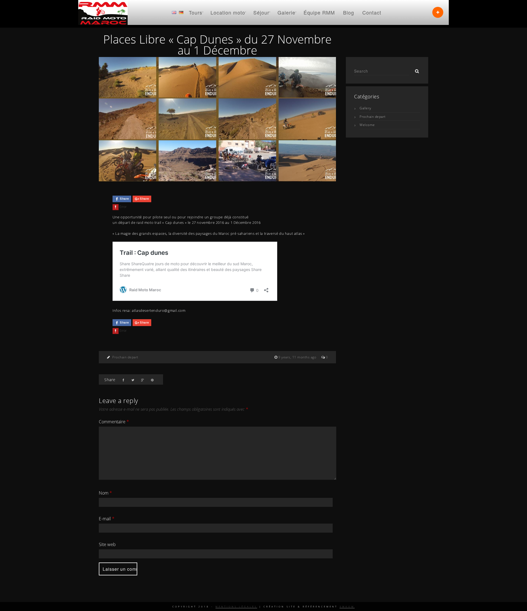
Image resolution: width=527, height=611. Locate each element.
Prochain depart (125, 357)
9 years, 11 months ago (297, 357)
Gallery (365, 108)
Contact (371, 12)
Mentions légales (236, 606)
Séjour (261, 12)
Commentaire (114, 422)
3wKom (347, 606)
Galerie (286, 12)
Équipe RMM (319, 12)
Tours (195, 12)
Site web (107, 544)
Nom (105, 493)
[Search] (415, 69)
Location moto (228, 12)
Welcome (367, 124)
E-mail (106, 519)
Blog (348, 12)
